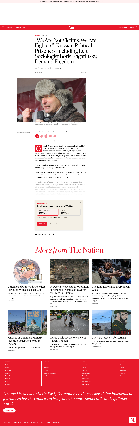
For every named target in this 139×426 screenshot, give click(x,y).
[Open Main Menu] (3, 27)
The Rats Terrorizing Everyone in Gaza (111, 288)
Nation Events (86, 373)
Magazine (10, 27)
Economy (8, 370)
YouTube (122, 373)
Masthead (46, 367)
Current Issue (47, 365)
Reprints (46, 376)
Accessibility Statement (31, 422)
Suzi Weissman (38, 72)
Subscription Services (50, 373)
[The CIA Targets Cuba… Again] (111, 322)
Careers (48, 422)
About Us (84, 365)
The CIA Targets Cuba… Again (109, 337)
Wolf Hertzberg (54, 349)
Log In (131, 27)
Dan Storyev (11, 350)
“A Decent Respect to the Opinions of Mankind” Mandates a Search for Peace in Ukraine (69, 290)
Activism (37, 35)
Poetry (7, 381)
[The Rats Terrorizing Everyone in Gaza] (111, 271)
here (29, 132)
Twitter (122, 367)
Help (42, 422)
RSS (121, 376)
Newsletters (21, 27)
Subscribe (123, 27)
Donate (9, 410)
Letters (7, 384)
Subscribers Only (43, 203)
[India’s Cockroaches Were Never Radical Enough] (69, 322)
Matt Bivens (11, 301)
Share (83, 72)
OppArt (7, 378)
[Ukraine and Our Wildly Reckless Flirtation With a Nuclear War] (27, 271)
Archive (46, 370)
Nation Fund (56, 422)
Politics (7, 365)
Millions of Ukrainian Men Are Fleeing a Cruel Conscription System (25, 341)
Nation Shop (85, 376)
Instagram (123, 370)
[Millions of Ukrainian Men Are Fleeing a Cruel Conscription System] (27, 322)
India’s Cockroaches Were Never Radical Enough (68, 339)
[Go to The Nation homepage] (70, 27)
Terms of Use (18, 422)
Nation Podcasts (86, 381)
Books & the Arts (10, 376)
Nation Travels (86, 378)
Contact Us (85, 367)
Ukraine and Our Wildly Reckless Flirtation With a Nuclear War (26, 288)
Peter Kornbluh (96, 346)
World (7, 367)
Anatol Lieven (54, 306)
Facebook (122, 365)
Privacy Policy (95, 1)
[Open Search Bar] (136, 27)
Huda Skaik (95, 303)
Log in (58, 223)
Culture (7, 373)
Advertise (84, 370)
